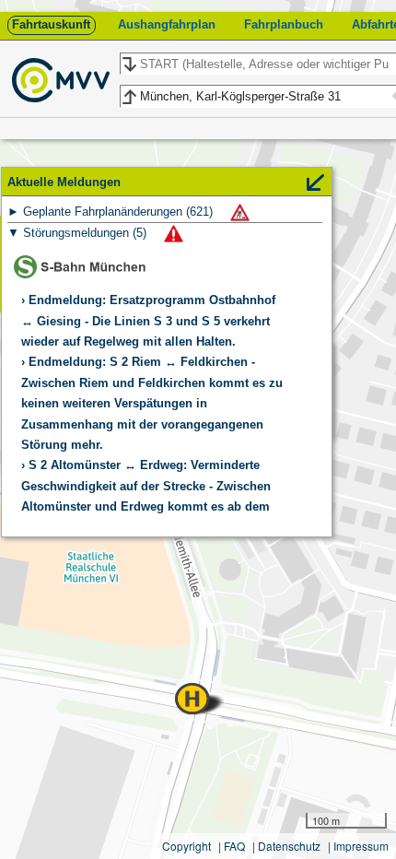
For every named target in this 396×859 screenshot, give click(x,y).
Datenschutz (289, 845)
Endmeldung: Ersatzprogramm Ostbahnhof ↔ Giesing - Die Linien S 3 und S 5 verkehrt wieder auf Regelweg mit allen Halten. (148, 320)
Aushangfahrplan (166, 24)
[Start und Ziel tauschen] (128, 64)
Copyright (186, 845)
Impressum (361, 845)
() (119, 211)
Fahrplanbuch (283, 24)
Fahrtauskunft (51, 24)
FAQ (234, 845)
